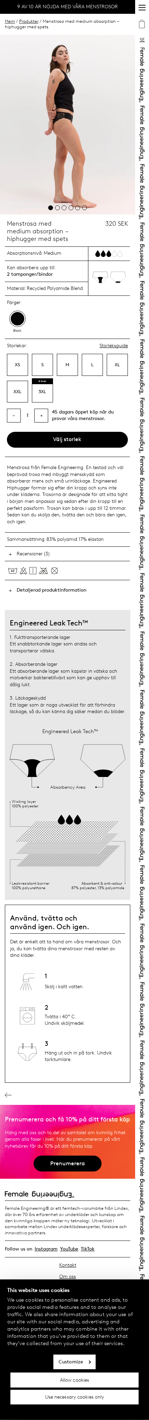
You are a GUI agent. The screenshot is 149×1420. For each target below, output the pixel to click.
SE (142, 40)
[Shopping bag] (142, 24)
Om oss (67, 1277)
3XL (42, 391)
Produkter (28, 21)
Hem (10, 21)
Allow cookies (74, 1380)
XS (17, 364)
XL (117, 364)
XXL (17, 391)
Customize (71, 1362)
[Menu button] (142, 7)
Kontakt (67, 1265)
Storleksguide (113, 346)
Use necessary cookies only (74, 1397)
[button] (50, 207)
